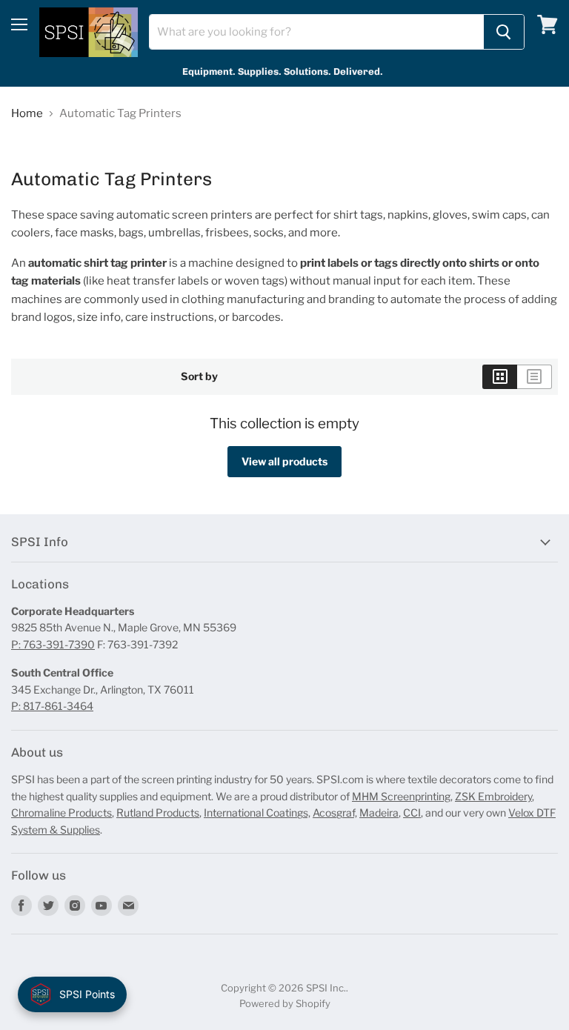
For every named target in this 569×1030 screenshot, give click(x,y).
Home (27, 113)
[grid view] (499, 376)
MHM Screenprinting (401, 796)
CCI (412, 812)
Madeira (379, 812)
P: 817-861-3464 (52, 706)
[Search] (504, 32)
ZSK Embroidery (493, 796)
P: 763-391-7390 (53, 644)
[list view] (534, 376)
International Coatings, (257, 812)
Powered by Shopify (284, 1003)
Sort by (199, 376)
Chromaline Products (61, 812)
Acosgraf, (335, 812)
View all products (284, 461)
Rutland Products (157, 812)
